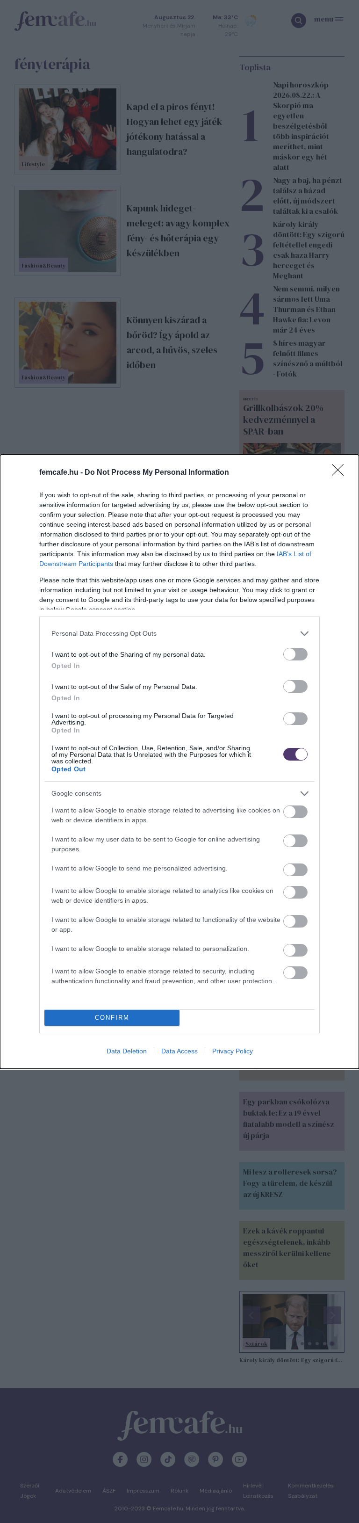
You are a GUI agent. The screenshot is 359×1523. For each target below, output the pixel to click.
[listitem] (179, 633)
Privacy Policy (232, 1051)
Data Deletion (127, 1051)
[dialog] (179, 762)
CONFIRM (112, 1017)
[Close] (341, 473)
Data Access (179, 1051)
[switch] (295, 654)
